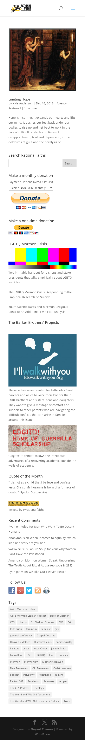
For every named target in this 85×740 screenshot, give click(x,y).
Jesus (27, 648)
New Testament (19, 668)
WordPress (42, 734)
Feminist (46, 629)
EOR (61, 622)
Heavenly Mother (20, 642)
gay (57, 629)
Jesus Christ (40, 648)
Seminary (49, 681)
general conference (21, 635)
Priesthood (45, 674)
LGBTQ (41, 655)
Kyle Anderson (23, 103)
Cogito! (14, 456)
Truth (67, 701)
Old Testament (40, 668)
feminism (31, 629)
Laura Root (16, 655)
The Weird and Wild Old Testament (30, 694)
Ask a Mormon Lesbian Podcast (28, 615)
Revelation (33, 681)
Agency (62, 103)
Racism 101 (16, 681)
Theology (38, 688)
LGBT (11, 400)
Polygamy (28, 674)
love (51, 655)
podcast (14, 674)
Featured (14, 108)
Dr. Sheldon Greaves (42, 622)
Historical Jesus (43, 642)
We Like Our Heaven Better (47, 572)
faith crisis (16, 629)
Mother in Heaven (52, 661)
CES (12, 622)
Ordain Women (62, 668)
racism (59, 674)
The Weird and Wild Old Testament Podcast (35, 701)
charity (23, 622)
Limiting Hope (19, 99)
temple (63, 681)
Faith (70, 622)
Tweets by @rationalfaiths (26, 510)
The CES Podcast (19, 688)
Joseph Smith (58, 648)
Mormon (15, 661)
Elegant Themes (42, 729)
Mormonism (31, 661)
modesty (63, 655)
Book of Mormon (59, 615)
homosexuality (64, 642)
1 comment (32, 108)
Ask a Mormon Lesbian (23, 609)
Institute (14, 648)
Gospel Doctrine (46, 635)
